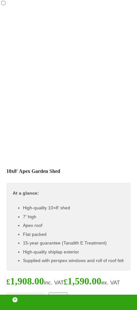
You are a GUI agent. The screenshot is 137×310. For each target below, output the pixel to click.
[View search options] (96, 302)
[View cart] (12, 302)
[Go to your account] (41, 302)
